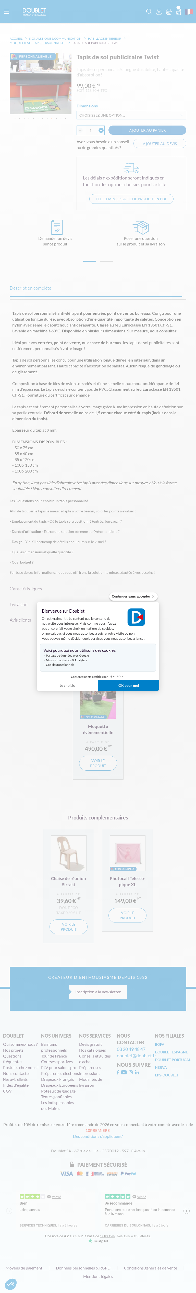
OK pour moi (128, 685)
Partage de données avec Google (67, 655)
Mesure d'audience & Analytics (66, 660)
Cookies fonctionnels (60, 665)
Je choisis (67, 685)
